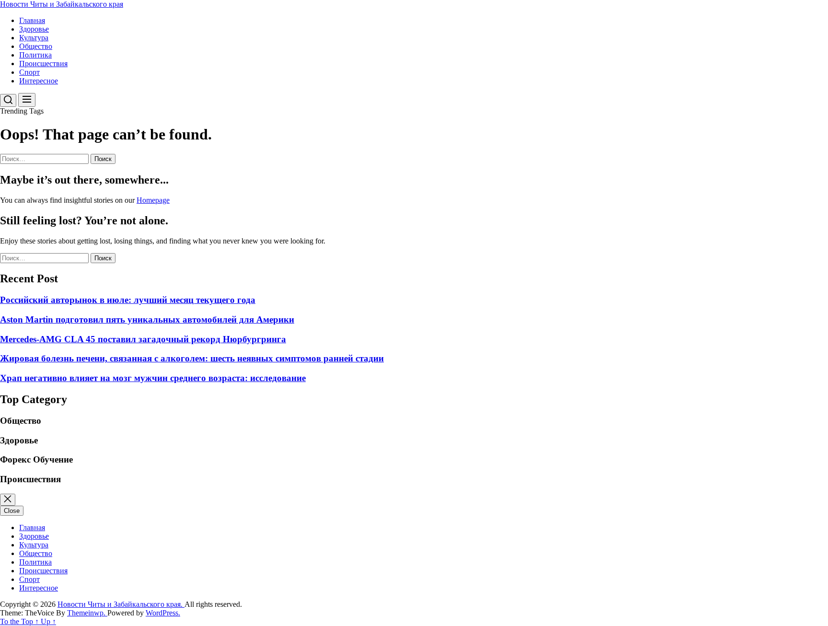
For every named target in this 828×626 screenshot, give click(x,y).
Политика (35, 55)
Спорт (29, 72)
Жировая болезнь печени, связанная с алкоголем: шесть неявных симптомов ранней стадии (192, 358)
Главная (32, 20)
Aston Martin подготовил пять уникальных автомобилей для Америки (147, 319)
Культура (33, 38)
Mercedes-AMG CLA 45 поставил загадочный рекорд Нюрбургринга (143, 339)
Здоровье (34, 29)
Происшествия (43, 63)
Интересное (38, 81)
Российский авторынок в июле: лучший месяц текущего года (127, 300)
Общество (35, 46)
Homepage (153, 200)
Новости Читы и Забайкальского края (61, 4)
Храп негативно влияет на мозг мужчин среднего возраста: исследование (153, 378)
